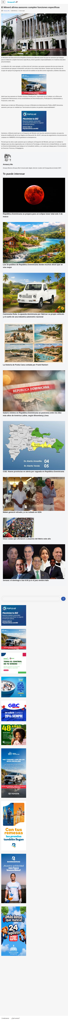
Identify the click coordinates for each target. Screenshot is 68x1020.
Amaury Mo (6, 10)
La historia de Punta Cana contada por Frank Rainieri (25, 365)
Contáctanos (5, 1018)
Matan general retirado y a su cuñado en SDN (22, 512)
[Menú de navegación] (3, 2)
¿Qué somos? (15, 1018)
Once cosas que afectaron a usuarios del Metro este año (27, 539)
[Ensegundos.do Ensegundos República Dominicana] (13, 2)
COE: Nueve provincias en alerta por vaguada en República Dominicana (33, 471)
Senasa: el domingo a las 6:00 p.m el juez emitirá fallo (26, 580)
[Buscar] (63, 599)
